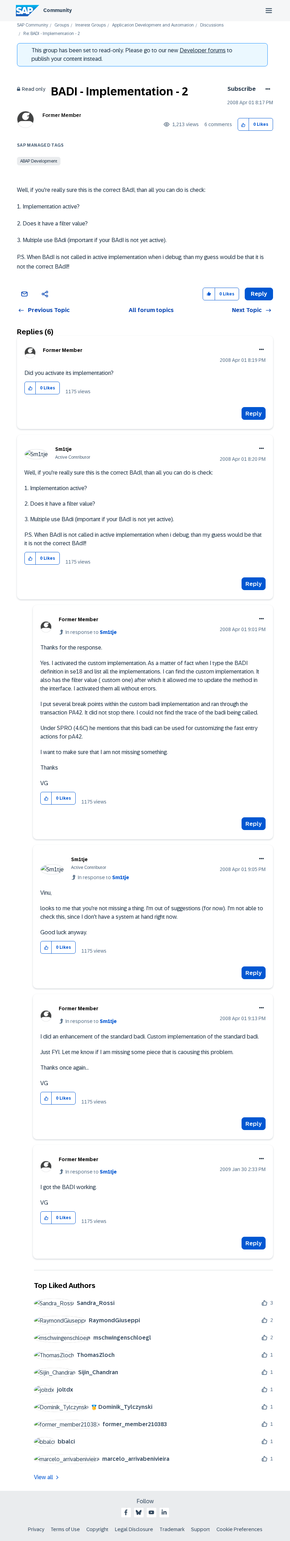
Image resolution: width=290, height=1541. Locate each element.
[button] (243, 124)
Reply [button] (259, 294)
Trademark (172, 1529)
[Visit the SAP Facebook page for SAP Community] (126, 1512)
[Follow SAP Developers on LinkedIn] (164, 1512)
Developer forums (203, 50)
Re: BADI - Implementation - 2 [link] (51, 33)
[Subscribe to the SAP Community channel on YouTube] (151, 1512)
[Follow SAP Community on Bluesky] (138, 1512)
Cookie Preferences (239, 1529)
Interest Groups (90, 25)
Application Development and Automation (153, 25)
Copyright (97, 1529)
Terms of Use (65, 1529)
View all (43, 1477)
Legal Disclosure (134, 1529)
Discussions (212, 25)
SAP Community (32, 25)
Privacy (36, 1529)
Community (57, 10)
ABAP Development (38, 161)
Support (200, 1529)
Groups (61, 25)
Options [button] (266, 89)
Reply (253, 414)
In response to (91, 632)
